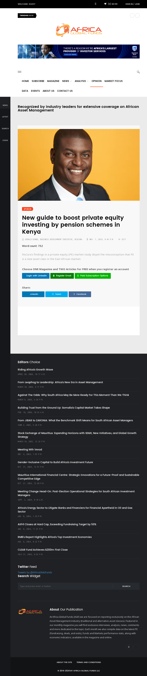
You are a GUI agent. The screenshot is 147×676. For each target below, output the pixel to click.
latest (5, 116)
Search (126, 586)
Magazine (53, 81)
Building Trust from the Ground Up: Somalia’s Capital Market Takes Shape (64, 408)
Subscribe (38, 81)
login (5, 140)
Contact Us (65, 91)
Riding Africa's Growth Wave (55, 15)
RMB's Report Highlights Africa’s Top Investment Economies (55, 537)
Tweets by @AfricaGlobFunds (35, 573)
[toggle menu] (19, 72)
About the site (64, 662)
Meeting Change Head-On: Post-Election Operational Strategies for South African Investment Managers (76, 493)
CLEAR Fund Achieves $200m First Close (43, 550)
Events (35, 91)
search (5, 128)
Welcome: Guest (26, 4)
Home (25, 81)
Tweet (58, 294)
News (66, 81)
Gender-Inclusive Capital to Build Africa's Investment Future (55, 462)
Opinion (97, 81)
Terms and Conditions (89, 662)
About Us (48, 91)
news (5, 105)
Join (137, 4)
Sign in (129, 4)
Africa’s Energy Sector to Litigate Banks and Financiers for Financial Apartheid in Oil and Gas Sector (75, 510)
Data (25, 91)
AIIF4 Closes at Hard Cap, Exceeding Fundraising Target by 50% (57, 524)
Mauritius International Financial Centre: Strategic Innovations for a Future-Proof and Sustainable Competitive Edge (78, 477)
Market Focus (114, 81)
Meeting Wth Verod (30, 450)
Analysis (81, 81)
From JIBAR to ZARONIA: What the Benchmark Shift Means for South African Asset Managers (75, 420)
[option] (83, 15)
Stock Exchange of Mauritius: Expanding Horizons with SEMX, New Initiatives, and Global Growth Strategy (77, 435)
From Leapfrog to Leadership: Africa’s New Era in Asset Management (60, 382)
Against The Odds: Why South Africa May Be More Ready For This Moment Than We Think (73, 395)
